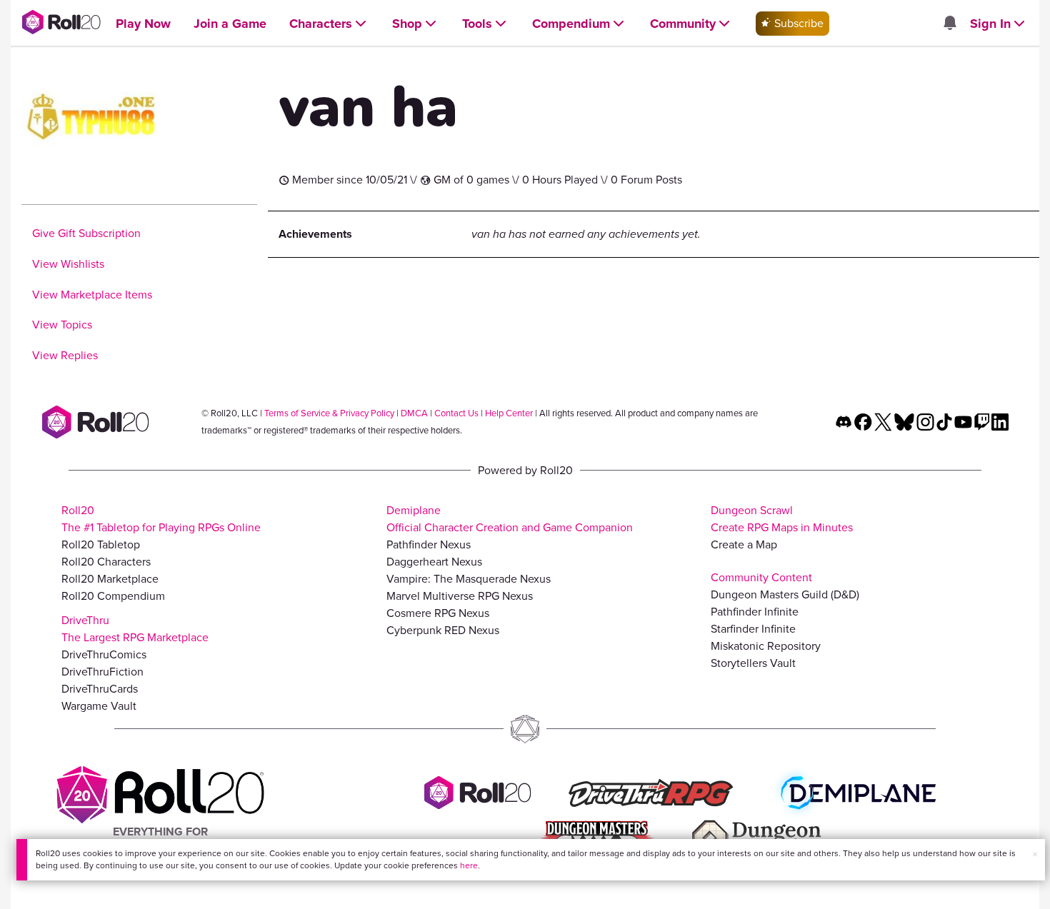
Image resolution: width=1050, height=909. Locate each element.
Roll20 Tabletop (100, 544)
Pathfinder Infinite (755, 611)
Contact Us (456, 413)
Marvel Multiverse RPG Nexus (459, 596)
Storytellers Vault (753, 663)
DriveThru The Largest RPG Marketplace (135, 629)
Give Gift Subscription (86, 233)
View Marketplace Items (92, 294)
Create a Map (744, 544)
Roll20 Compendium (113, 596)
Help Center (509, 413)
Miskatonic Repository (766, 646)
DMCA (414, 413)
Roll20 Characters (106, 561)
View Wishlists (68, 264)
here (469, 865)
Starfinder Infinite (753, 629)
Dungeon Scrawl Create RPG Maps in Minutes (782, 519)
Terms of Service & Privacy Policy (329, 413)
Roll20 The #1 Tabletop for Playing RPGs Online (161, 519)
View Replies (65, 355)
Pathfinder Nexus (428, 544)
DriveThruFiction (102, 671)
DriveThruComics (103, 654)
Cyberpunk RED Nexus (442, 630)
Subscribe (797, 23)
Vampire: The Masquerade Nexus (468, 579)
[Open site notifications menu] (949, 24)
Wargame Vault (98, 706)
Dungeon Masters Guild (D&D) (785, 594)
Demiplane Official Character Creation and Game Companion (509, 519)
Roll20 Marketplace (110, 579)
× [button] (1035, 854)
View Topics (62, 324)
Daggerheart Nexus (434, 561)
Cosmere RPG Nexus (437, 613)
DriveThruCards (99, 689)
